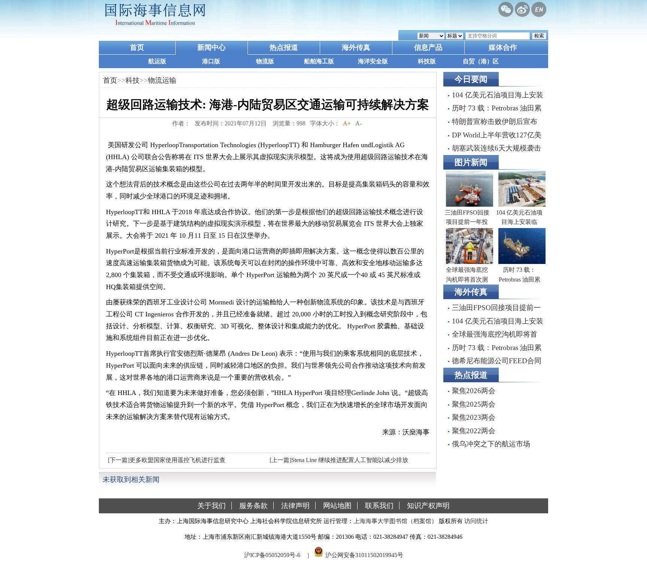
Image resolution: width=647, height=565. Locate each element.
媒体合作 (503, 47)
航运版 (157, 61)
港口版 (211, 61)
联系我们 (379, 506)
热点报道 (284, 47)
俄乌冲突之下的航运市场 (491, 444)
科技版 (427, 61)
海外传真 (356, 47)
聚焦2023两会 (473, 417)
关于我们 (211, 506)
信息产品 (428, 47)
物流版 (265, 61)
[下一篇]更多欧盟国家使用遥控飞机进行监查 (166, 460)
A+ (346, 123)
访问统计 (476, 521)
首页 (137, 47)
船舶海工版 (319, 61)
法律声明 (295, 506)
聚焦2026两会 (473, 391)
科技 (132, 80)
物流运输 (162, 80)
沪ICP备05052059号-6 (272, 555)
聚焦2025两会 (473, 404)
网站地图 (337, 506)
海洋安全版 (373, 61)
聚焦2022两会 (473, 431)
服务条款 (253, 506)
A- (358, 123)
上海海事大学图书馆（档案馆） (395, 521)
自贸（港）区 (481, 61)
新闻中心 (211, 47)
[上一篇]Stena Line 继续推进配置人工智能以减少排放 (339, 460)
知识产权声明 (428, 506)
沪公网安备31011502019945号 (364, 555)
